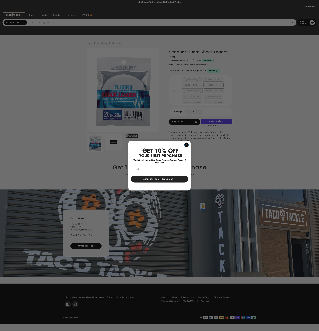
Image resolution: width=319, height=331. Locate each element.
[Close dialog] (186, 145)
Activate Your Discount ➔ (159, 179)
